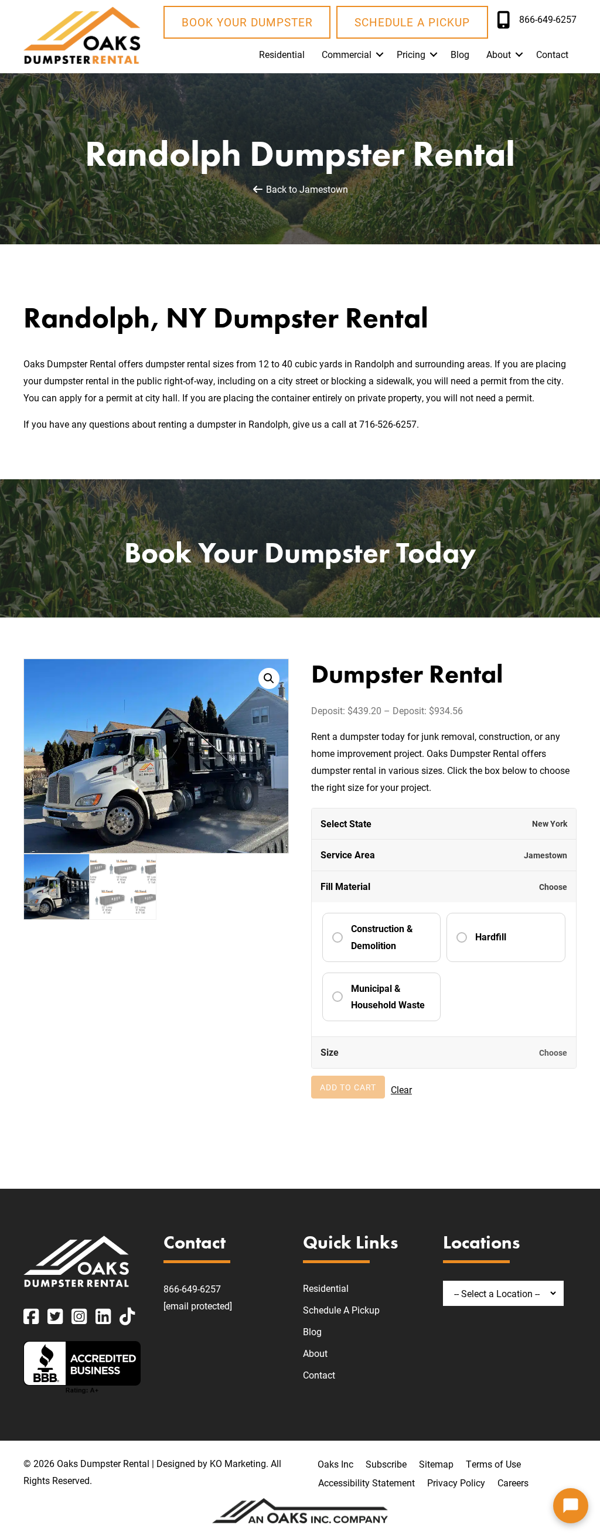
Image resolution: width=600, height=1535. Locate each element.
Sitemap (436, 1464)
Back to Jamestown (306, 189)
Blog (460, 54)
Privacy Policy (456, 1482)
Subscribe (386, 1464)
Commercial (346, 54)
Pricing (411, 54)
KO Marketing (238, 1463)
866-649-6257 (192, 1288)
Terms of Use (493, 1464)
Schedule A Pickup (341, 1310)
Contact (552, 54)
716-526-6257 (388, 424)
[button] (379, 54)
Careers (513, 1482)
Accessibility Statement (366, 1482)
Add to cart (348, 1087)
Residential (282, 54)
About (498, 54)
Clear (401, 1089)
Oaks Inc (335, 1464)
